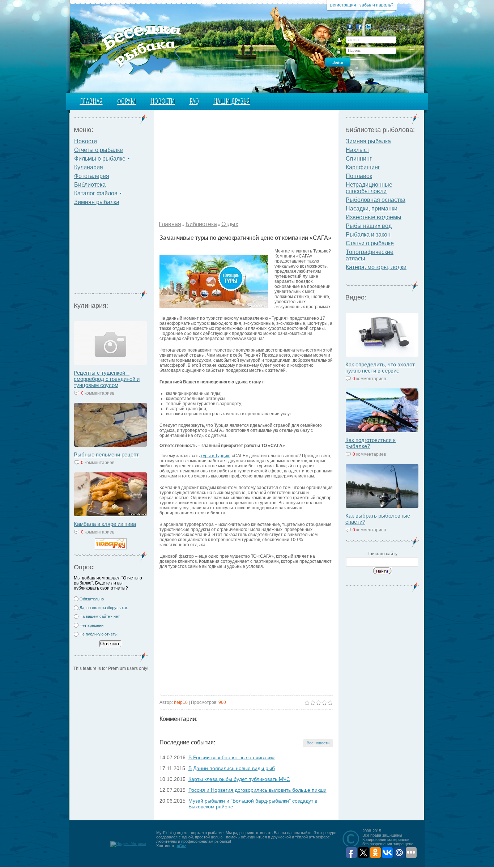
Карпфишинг (363, 167)
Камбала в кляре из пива (105, 524)
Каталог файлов (96, 193)
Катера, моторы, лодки (376, 267)
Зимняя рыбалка (96, 202)
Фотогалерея (91, 176)
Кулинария (88, 167)
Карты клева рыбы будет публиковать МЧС (239, 779)
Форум (126, 101)
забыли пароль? (376, 5)
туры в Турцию (215, 455)
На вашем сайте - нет (100, 616)
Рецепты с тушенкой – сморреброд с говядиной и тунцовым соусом (107, 379)
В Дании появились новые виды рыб (231, 768)
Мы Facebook (359, 26)
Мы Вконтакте (349, 26)
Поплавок (359, 176)
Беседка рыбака (137, 49)
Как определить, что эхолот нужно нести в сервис (380, 367)
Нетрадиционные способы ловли (369, 188)
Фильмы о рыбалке (99, 159)
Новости (162, 101)
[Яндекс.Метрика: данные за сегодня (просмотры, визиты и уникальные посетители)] (128, 844)
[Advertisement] (110, 252)
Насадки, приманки (371, 208)
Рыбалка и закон (368, 234)
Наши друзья (231, 101)
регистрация (343, 5)
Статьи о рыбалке (370, 243)
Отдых (229, 224)
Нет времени (91, 625)
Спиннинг (359, 159)
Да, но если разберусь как (104, 607)
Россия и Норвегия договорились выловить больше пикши (257, 790)
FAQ (194, 101)
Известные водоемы (373, 217)
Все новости (318, 743)
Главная (91, 101)
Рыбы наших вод (369, 226)
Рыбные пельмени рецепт (106, 454)
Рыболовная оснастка (375, 200)
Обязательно (92, 599)
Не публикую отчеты (99, 634)
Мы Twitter (368, 26)
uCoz (181, 845)
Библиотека (90, 185)
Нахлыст (357, 150)
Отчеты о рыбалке (98, 150)
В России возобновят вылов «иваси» (231, 757)
